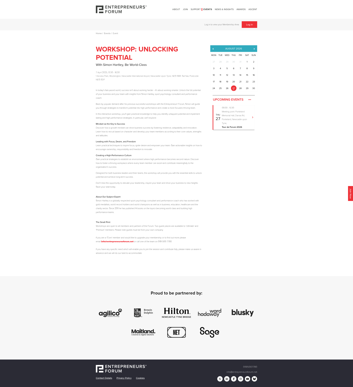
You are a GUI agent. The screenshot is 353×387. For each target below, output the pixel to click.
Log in (249, 24)
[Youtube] (247, 379)
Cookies (140, 378)
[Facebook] (233, 379)
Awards (241, 9)
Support (196, 9)
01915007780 (250, 366)
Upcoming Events (228, 99)
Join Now (350, 193)
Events (207, 9)
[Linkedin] (227, 379)
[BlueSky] (254, 379)
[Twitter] (220, 379)
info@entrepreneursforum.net (242, 371)
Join (185, 9)
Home (99, 33)
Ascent (252, 9)
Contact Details (104, 378)
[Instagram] (240, 379)
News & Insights (224, 9)
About (176, 9)
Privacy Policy (124, 378)
